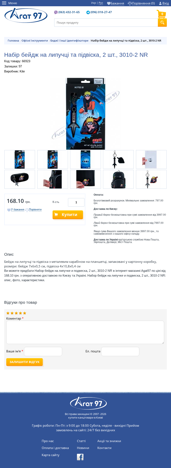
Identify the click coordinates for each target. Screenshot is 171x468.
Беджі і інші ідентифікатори (69, 40)
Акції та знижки (109, 441)
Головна (13, 40)
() (143, 3)
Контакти (104, 447)
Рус (101, 3)
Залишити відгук (24, 362)
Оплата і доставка (55, 447)
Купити (69, 214)
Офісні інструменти (35, 40)
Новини (83, 447)
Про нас (48, 441)
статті (81, 441)
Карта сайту (50, 455)
